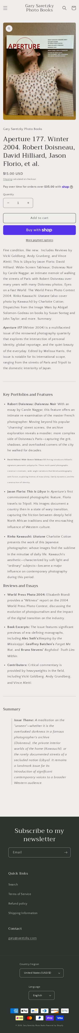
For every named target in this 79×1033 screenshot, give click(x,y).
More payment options (39, 240)
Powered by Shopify (54, 1025)
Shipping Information (23, 913)
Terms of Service (19, 894)
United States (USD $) (37, 972)
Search (13, 884)
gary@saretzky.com (22, 938)
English (37, 995)
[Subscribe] (65, 852)
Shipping (7, 179)
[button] (5, 8)
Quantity (8, 194)
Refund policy (17, 903)
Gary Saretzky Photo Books (34, 1025)
